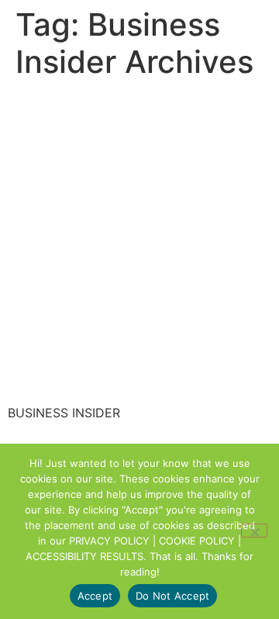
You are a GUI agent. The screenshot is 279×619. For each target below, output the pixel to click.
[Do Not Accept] (254, 531)
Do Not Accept (172, 596)
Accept (95, 596)
